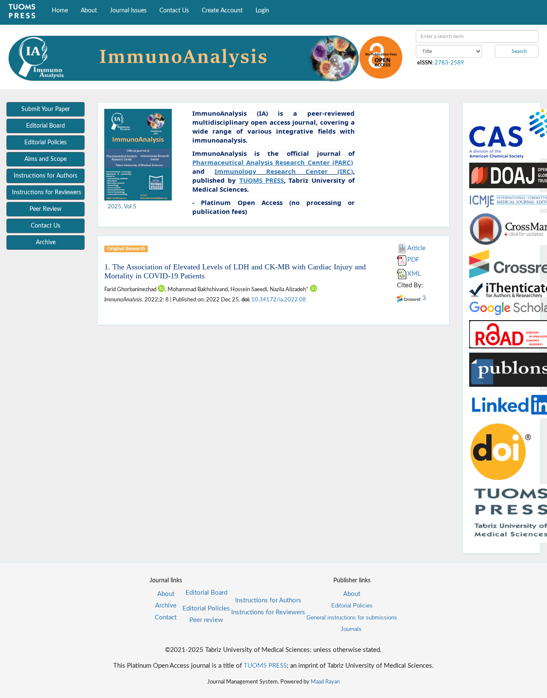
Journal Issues (128, 11)
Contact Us (174, 11)
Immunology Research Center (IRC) (284, 171)
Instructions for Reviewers (268, 612)
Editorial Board (206, 593)
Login (262, 11)
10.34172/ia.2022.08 (278, 299)
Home (60, 11)
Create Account (222, 11)
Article (416, 248)
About (89, 11)
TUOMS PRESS (265, 666)
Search (518, 51)
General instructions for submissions (351, 617)
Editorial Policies (206, 608)
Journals (351, 629)
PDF (413, 260)
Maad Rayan (325, 681)
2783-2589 (449, 62)
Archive (165, 605)
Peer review (206, 620)
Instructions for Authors (268, 600)
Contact (165, 617)
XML (414, 274)
